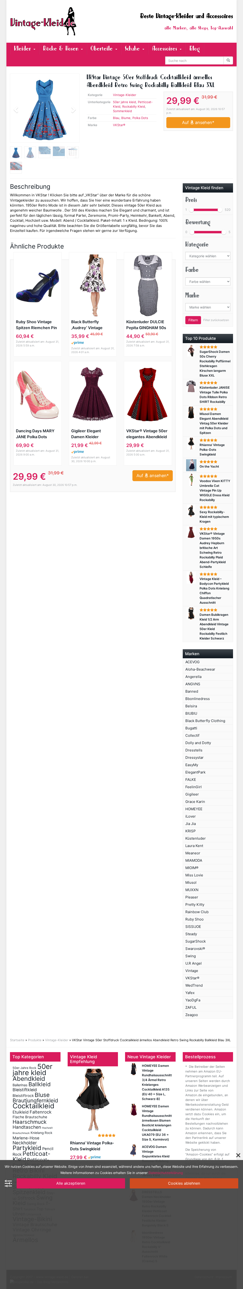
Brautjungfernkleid (35, 1100)
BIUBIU (191, 713)
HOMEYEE (193, 809)
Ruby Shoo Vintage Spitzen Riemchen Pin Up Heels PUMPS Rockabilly (36, 325)
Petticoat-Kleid (31, 1156)
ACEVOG (192, 662)
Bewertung (197, 222)
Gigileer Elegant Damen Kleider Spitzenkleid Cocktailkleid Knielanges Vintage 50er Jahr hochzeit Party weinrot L (89, 434)
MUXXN (191, 890)
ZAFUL (190, 1007)
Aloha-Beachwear (200, 669)
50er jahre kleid (124, 102)
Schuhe (133, 48)
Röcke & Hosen (61, 48)
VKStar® (119, 125)
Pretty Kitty (194, 904)
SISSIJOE (193, 926)
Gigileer (192, 794)
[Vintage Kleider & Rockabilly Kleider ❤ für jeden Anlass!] (44, 21)
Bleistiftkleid (25, 1089)
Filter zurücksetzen (216, 320)
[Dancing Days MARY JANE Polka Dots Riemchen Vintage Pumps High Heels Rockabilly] (37, 394)
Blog (194, 48)
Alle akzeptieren (70, 1183)
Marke (192, 295)
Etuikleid (21, 1112)
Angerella (193, 676)
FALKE (190, 779)
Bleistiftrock (23, 1095)
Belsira (191, 706)
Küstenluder (195, 838)
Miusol (190, 882)
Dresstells (193, 750)
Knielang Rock (41, 1133)
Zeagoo (191, 1015)
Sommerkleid (122, 111)
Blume (126, 118)
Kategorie (197, 244)
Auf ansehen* (198, 122)
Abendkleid (29, 1078)
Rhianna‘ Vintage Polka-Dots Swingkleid (92, 1146)
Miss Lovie (194, 875)
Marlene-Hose (26, 1138)
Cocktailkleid (33, 1106)
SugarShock (195, 941)
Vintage (191, 970)
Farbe (192, 269)
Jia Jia (190, 823)
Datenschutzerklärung (166, 1173)
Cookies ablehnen (184, 1183)
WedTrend (194, 985)
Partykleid (27, 1147)
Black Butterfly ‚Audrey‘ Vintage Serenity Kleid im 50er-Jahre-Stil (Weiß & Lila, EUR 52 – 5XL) (92, 325)
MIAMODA (193, 860)
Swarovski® (195, 948)
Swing (190, 956)
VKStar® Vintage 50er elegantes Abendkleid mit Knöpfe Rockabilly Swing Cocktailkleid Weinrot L (147, 434)
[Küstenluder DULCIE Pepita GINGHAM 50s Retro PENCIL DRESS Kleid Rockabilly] (148, 285)
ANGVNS (192, 684)
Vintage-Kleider (124, 95)
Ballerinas (20, 1085)
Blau (116, 118)
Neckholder (25, 1143)
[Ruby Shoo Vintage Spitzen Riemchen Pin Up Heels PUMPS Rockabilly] (37, 285)
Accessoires (165, 48)
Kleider (23, 48)
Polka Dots (140, 118)
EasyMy (191, 765)
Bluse (42, 1094)
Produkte (35, 1040)
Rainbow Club (197, 912)
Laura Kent (194, 845)
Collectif (192, 735)
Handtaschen (27, 1127)
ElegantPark (195, 772)
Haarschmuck (30, 1122)
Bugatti (191, 728)
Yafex (190, 992)
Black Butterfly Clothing (205, 720)
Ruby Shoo (194, 919)
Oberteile (102, 48)
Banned (191, 691)
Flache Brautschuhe (30, 1117)
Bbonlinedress (197, 698)
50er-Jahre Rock (24, 1068)
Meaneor (192, 853)
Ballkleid (39, 1084)
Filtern (193, 320)
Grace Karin (195, 801)
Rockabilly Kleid (133, 106)
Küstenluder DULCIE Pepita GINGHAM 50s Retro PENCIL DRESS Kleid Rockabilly (146, 325)
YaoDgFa (192, 1000)
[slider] (191, 209)
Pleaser (191, 897)
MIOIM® (191, 867)
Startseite (17, 1040)
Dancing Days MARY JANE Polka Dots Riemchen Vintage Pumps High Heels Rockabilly (35, 434)
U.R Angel (193, 963)
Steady (191, 934)
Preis (191, 199)
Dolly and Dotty (198, 743)
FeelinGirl (193, 787)
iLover (190, 816)
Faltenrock (40, 1111)
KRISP (190, 831)
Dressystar (194, 757)
